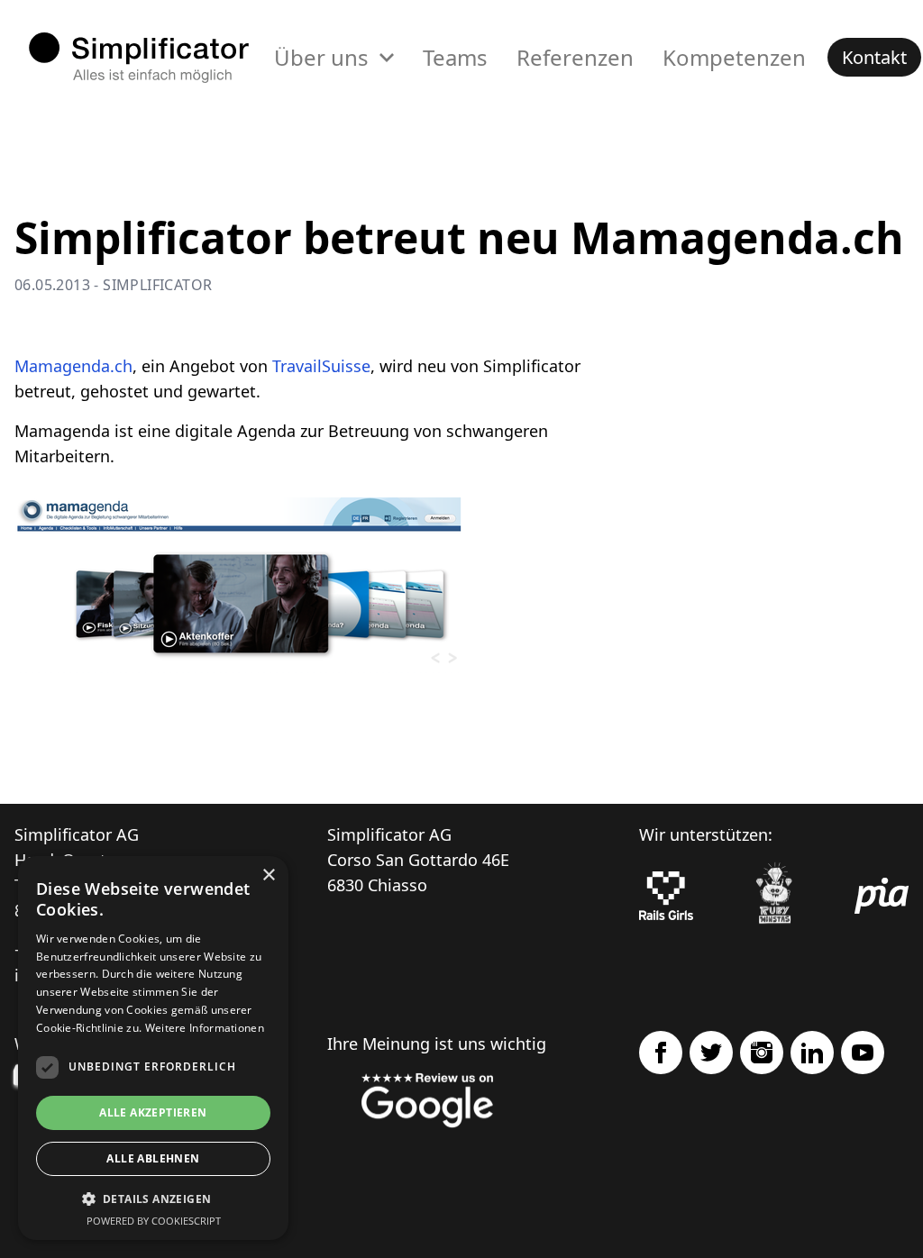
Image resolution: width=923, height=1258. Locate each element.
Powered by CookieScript (154, 1220)
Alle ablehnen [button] (152, 1158)
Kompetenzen (734, 57)
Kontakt (874, 57)
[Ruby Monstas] (774, 896)
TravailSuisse (321, 366)
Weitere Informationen (204, 1027)
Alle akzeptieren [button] (152, 1112)
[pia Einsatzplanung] (881, 896)
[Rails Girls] (666, 895)
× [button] (268, 875)
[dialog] (153, 1048)
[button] (153, 1198)
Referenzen (575, 57)
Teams (455, 57)
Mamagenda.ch (73, 366)
